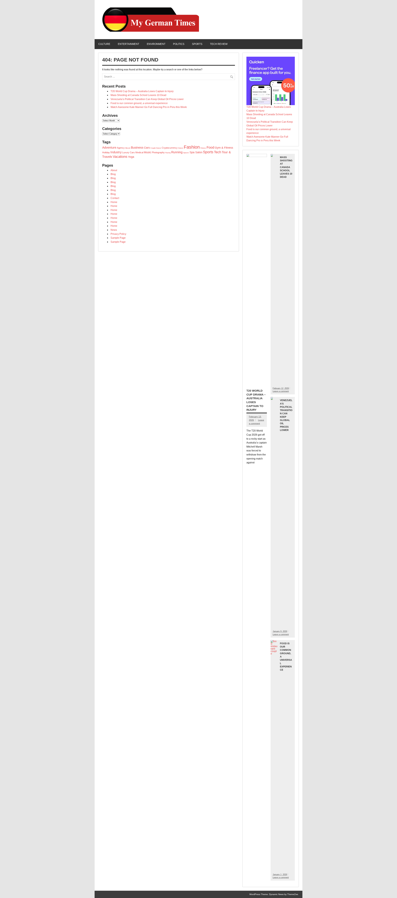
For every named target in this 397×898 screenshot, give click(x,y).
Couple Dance (155, 148)
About (114, 170)
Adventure (109, 147)
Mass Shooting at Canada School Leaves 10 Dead (138, 95)
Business (137, 147)
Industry (116, 152)
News (114, 230)
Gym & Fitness (224, 147)
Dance (180, 148)
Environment (156, 44)
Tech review (218, 44)
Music (147, 152)
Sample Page (118, 237)
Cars (147, 147)
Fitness (203, 148)
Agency (121, 148)
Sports (197, 44)
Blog (113, 174)
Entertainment (128, 44)
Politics (178, 44)
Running (177, 152)
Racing (168, 153)
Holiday (106, 152)
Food (210, 147)
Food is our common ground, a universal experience (139, 103)
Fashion (192, 147)
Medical (139, 152)
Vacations (120, 157)
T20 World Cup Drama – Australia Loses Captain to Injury (142, 91)
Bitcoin (127, 148)
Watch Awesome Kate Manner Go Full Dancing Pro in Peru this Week (149, 107)
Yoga (131, 156)
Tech (217, 152)
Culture (104, 44)
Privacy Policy (118, 234)
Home (114, 202)
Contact (115, 198)
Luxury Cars (128, 152)
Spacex (186, 153)
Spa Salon (196, 152)
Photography (158, 152)
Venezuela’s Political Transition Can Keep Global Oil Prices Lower (147, 99)
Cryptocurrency (170, 148)
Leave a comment (281, 391)
